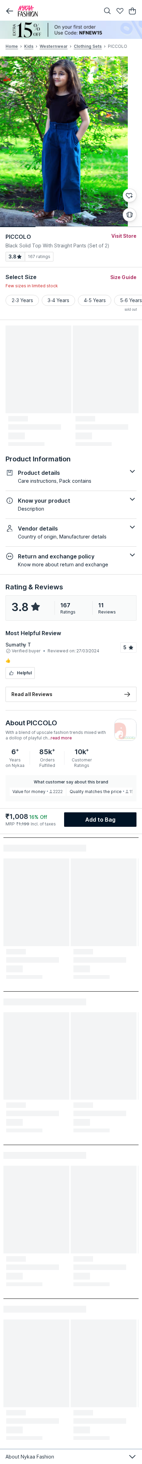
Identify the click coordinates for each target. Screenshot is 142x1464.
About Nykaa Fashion (30, 1457)
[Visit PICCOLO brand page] (125, 729)
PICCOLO (18, 236)
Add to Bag (100, 819)
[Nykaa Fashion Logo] (57, 11)
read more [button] (61, 738)
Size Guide (123, 277)
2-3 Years (22, 300)
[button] (10, 11)
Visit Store (123, 236)
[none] (71, 30)
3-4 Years (58, 300)
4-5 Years (95, 300)
